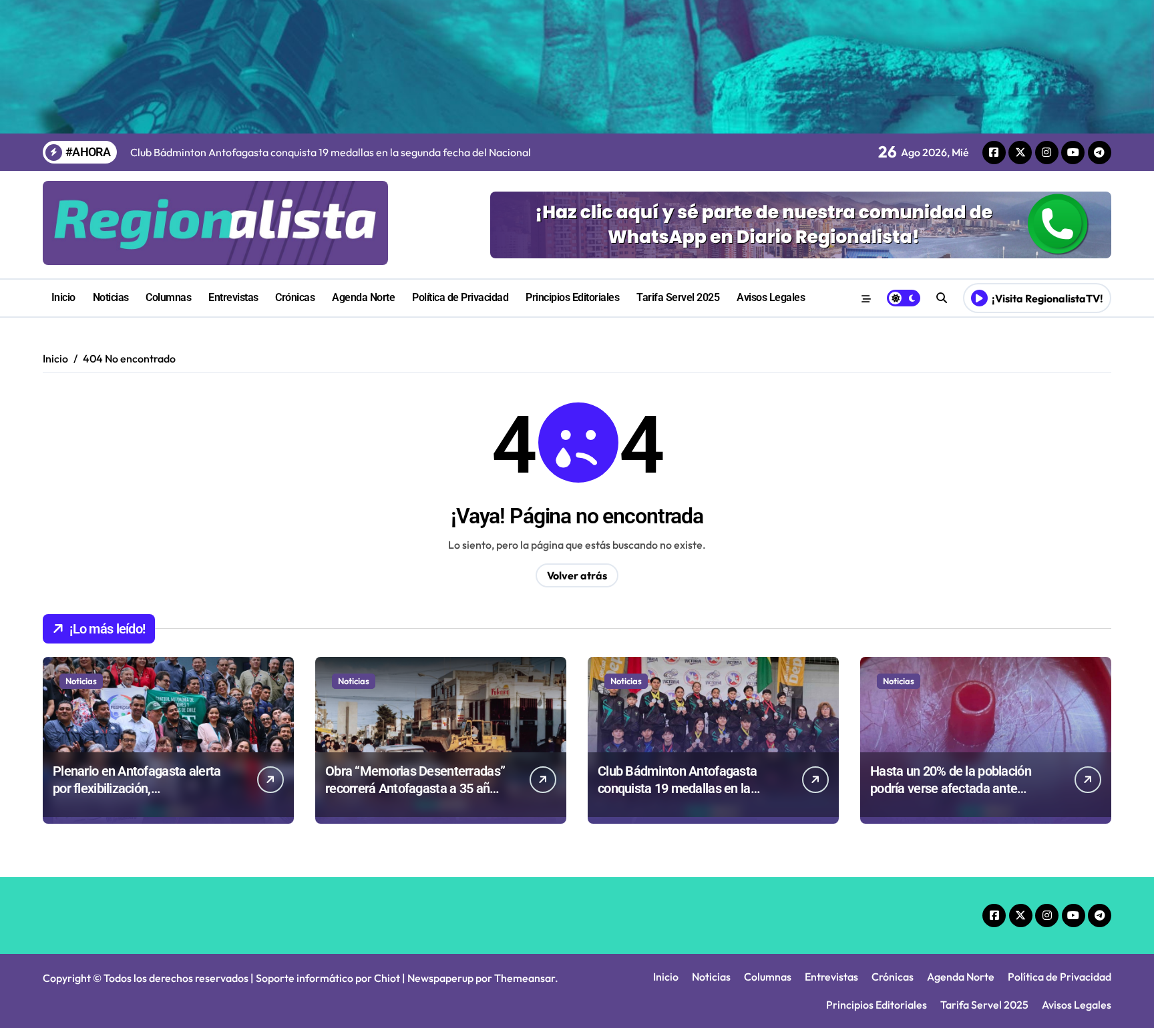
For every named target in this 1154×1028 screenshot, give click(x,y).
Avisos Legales (771, 297)
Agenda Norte (363, 297)
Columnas (168, 297)
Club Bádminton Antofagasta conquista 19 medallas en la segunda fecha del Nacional (677, 788)
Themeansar (524, 978)
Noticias (111, 297)
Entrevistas (233, 297)
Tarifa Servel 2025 (677, 297)
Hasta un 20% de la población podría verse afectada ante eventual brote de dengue (950, 788)
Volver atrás (577, 575)
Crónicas (295, 297)
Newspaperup (440, 978)
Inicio (63, 297)
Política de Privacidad (460, 297)
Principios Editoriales (572, 297)
